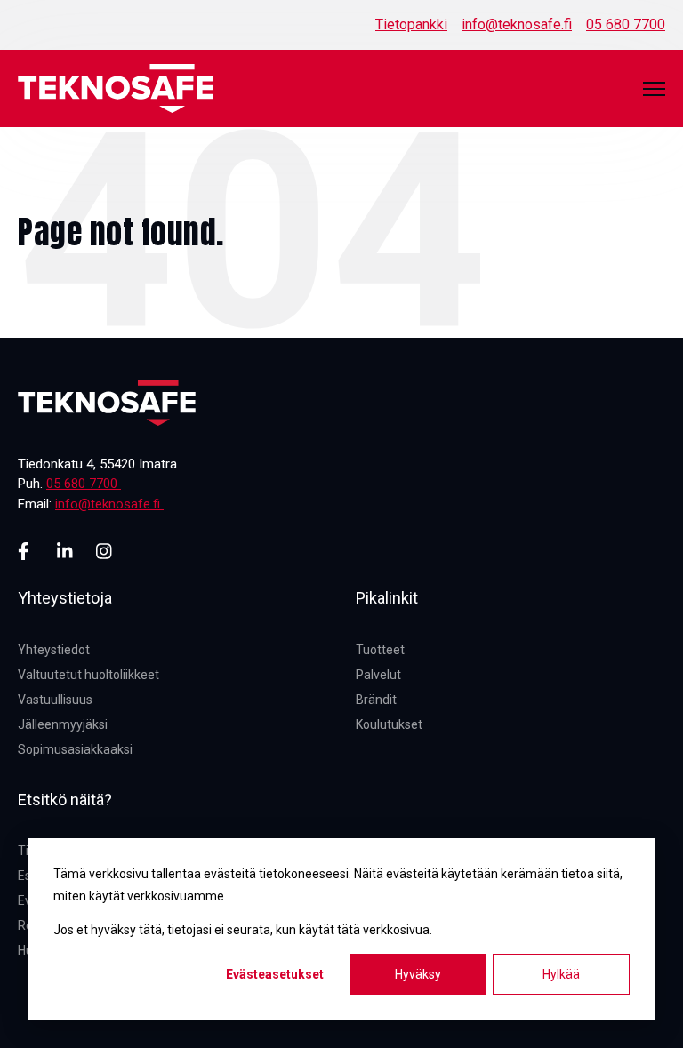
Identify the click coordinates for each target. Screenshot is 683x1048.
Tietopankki (411, 24)
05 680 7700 (625, 24)
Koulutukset (389, 724)
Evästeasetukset (275, 974)
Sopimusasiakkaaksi (75, 749)
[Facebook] (27, 551)
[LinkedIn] (66, 551)
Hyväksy (418, 974)
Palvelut (378, 675)
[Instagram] (105, 551)
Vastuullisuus (55, 699)
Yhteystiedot (54, 650)
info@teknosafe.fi (517, 24)
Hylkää (561, 974)
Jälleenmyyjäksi (63, 724)
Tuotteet (380, 650)
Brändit (376, 699)
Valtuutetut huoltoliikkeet (88, 675)
